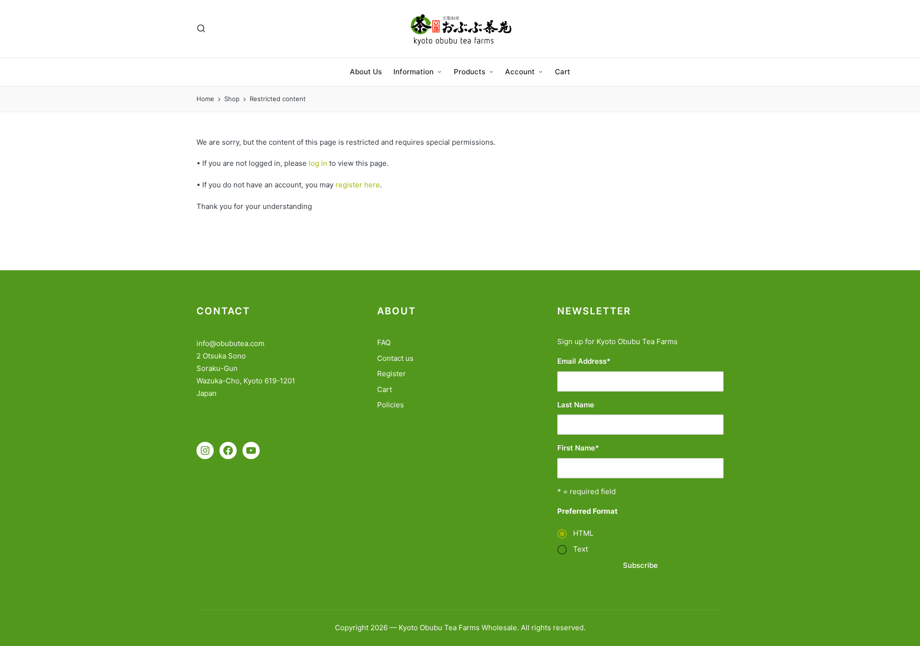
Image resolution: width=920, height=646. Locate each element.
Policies (390, 404)
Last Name (575, 404)
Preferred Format (587, 511)
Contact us (395, 358)
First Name (578, 447)
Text (580, 549)
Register (391, 373)
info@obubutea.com (230, 343)
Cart (384, 389)
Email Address (583, 361)
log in (318, 163)
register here (357, 184)
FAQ (384, 342)
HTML (583, 533)
